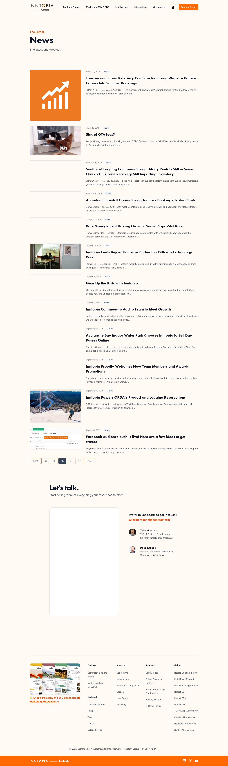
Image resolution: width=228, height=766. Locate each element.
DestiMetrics (151, 672)
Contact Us (122, 672)
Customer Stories (96, 704)
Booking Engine (71, 7)
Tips (89, 717)
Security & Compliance (127, 685)
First (35, 460)
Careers (120, 691)
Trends (90, 723)
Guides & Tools (94, 729)
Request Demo (188, 7)
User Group (122, 698)
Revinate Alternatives (185, 723)
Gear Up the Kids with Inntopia (112, 283)
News (106, 71)
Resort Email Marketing (186, 672)
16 (71, 460)
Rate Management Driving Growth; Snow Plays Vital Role (134, 226)
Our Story (121, 704)
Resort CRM (180, 698)
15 (62, 460)
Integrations (140, 7)
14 (54, 460)
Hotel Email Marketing (185, 679)
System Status (131, 748)
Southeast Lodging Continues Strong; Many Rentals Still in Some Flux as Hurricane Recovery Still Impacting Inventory (139, 171)
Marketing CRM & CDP (97, 7)
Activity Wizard (153, 699)
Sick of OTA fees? (100, 134)
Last (89, 460)
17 (79, 460)
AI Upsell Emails (153, 706)
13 (45, 460)
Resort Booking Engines (186, 685)
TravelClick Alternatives (186, 711)
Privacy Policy (149, 748)
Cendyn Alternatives (184, 717)
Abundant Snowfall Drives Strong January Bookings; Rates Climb (140, 200)
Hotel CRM (179, 704)
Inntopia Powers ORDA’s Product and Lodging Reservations (136, 397)
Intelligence (121, 7)
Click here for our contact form (149, 519)
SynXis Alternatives (184, 730)
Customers (159, 7)
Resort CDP (180, 691)
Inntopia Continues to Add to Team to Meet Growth (128, 309)
